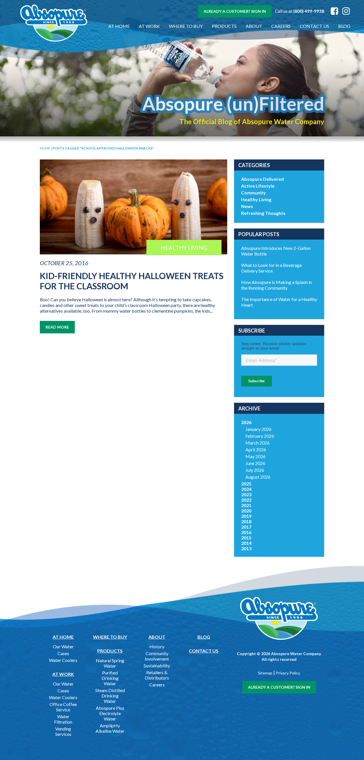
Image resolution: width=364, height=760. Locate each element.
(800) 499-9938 (308, 11)
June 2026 (255, 463)
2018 (246, 521)
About (254, 26)
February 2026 (259, 436)
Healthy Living (256, 199)
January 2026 (258, 429)
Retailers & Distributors (157, 675)
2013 (246, 548)
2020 (246, 510)
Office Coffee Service (63, 706)
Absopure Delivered (262, 179)
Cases (63, 653)
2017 (246, 526)
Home (45, 148)
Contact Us (314, 26)
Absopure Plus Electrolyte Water (110, 713)
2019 (246, 516)
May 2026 (255, 456)
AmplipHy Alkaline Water (110, 728)
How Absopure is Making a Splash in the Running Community (276, 284)
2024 (246, 489)
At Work (149, 26)
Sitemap (265, 672)
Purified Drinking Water (110, 678)
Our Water (63, 646)
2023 (246, 494)
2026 (246, 422)
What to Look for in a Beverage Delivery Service (271, 267)
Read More (57, 327)
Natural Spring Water (110, 663)
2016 (246, 532)
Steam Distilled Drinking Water (110, 696)
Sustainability (157, 665)
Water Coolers (63, 660)
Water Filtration (63, 719)
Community (253, 192)
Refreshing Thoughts (263, 213)
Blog (344, 26)
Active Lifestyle (257, 185)
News (247, 206)
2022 (246, 499)
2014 (246, 543)
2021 (246, 505)
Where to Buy (186, 26)
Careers (281, 26)
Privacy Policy (288, 672)
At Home (119, 26)
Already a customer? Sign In (235, 11)
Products (224, 26)
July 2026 (254, 470)
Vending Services (63, 731)
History (156, 646)
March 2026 (257, 442)
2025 (246, 483)
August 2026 (257, 476)
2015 (246, 537)
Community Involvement (157, 656)
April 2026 (255, 449)
